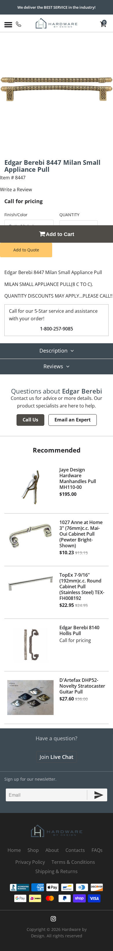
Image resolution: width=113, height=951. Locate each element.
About (52, 850)
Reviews (53, 366)
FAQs (97, 850)
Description (53, 350)
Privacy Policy (30, 862)
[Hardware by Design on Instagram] (53, 918)
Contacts (75, 850)
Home (14, 850)
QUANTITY (69, 214)
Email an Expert (72, 419)
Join (56, 756)
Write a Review (16, 189)
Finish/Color (16, 214)
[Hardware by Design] (56, 23)
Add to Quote (26, 250)
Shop (33, 850)
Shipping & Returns (56, 871)
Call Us (30, 419)
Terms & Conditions (73, 862)
